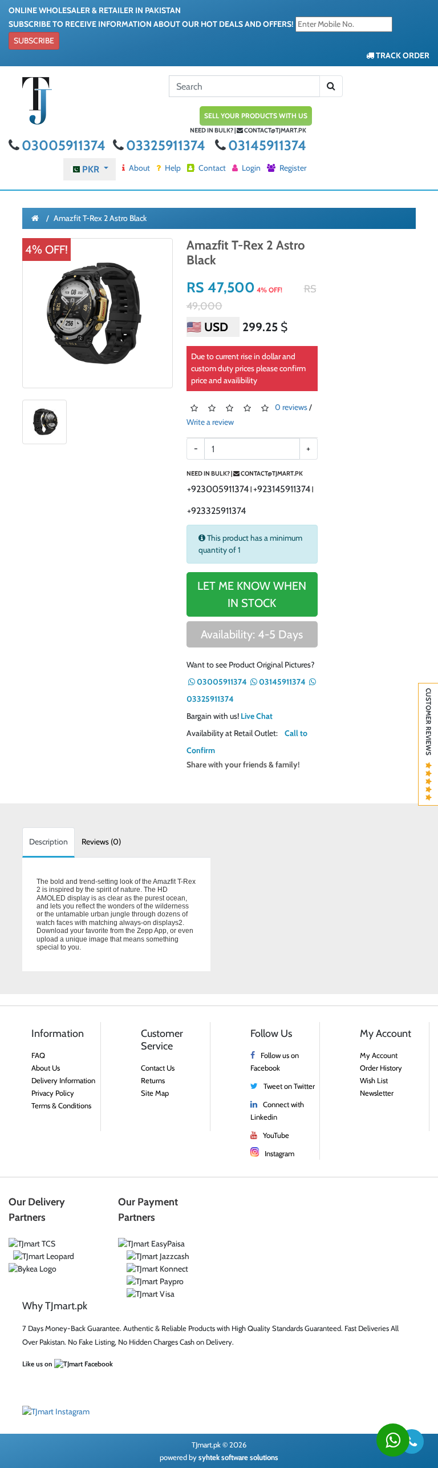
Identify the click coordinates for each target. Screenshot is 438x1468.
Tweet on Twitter (289, 1086)
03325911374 (167, 145)
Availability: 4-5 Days (252, 634)
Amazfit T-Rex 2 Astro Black (100, 218)
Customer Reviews (428, 725)
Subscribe (34, 40)
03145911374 (267, 145)
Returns (153, 1080)
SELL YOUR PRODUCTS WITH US (255, 115)
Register (292, 168)
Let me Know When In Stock (251, 594)
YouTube (276, 1135)
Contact (211, 168)
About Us (45, 1067)
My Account (379, 1055)
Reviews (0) (101, 841)
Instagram (279, 1153)
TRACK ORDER (401, 55)
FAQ (38, 1055)
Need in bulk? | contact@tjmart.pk (248, 130)
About (138, 168)
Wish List (374, 1080)
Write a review (210, 422)
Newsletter (377, 1092)
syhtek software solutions (238, 1457)
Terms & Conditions (61, 1105)
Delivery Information (63, 1080)
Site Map (155, 1092)
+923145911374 (281, 489)
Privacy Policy (52, 1092)
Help (172, 168)
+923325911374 (216, 510)
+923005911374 (218, 489)
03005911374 (65, 145)
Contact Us (158, 1067)
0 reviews (291, 408)
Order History (381, 1067)
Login (250, 168)
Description (48, 841)
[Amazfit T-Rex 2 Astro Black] (97, 313)
